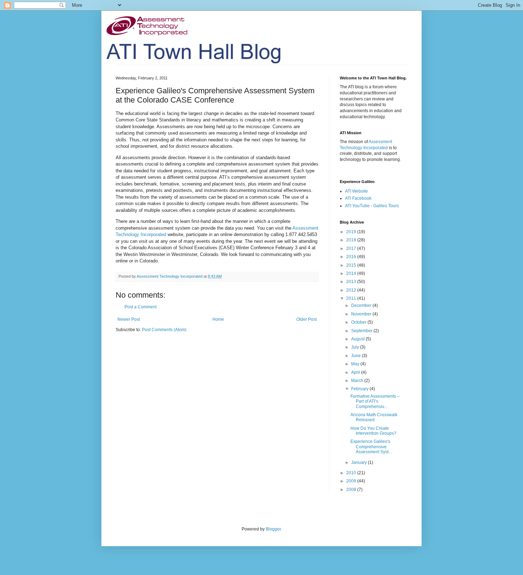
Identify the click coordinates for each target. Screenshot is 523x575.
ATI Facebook (358, 198)
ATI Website (356, 191)
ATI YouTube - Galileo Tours (372, 205)
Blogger (273, 529)
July (355, 347)
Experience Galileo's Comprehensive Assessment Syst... (371, 446)
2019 (351, 231)
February (360, 388)
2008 (351, 489)
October (359, 322)
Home (218, 319)
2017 (351, 248)
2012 (351, 290)
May (355, 363)
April (356, 372)
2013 (351, 281)
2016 (351, 256)
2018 (351, 239)
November (362, 314)
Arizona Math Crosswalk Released (373, 417)
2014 (351, 273)
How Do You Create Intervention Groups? (373, 431)
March (357, 380)
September (362, 330)
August (358, 338)
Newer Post (128, 319)
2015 (351, 265)
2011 (351, 298)
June (356, 355)
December (362, 305)
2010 (351, 472)
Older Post (306, 319)
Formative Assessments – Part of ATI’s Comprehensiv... (375, 401)
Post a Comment (141, 306)
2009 (351, 481)
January (359, 462)
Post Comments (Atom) (164, 329)
